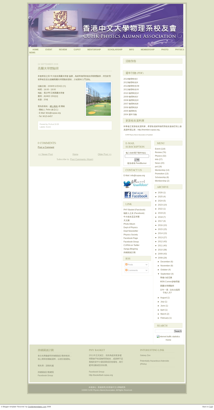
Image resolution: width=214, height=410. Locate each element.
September (165, 274)
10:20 (56, 124)
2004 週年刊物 (130, 114)
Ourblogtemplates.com (37, 407)
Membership (147, 49)
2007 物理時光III (131, 104)
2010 (160, 250)
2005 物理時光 (130, 111)
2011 (160, 245)
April (162, 310)
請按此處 (50, 365)
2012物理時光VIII (131, 86)
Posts (130, 264)
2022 (160, 209)
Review (63, 49)
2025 (160, 196)
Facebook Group (131, 242)
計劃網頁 (46, 372)
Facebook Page (131, 238)
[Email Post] (59, 124)
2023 (160, 205)
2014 (160, 233)
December (165, 261)
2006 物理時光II (131, 107)
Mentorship (94, 49)
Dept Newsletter (131, 231)
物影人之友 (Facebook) (134, 213)
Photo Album (129, 224)
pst (156, 166)
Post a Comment (46, 147)
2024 (160, 201)
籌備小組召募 (166, 277)
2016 (160, 225)
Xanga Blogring (131, 249)
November (165, 266)
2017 (160, 221)
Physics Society (131, 234)
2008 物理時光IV (131, 100)
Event (48, 49)
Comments (132, 270)
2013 (160, 237)
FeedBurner (141, 163)
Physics (159, 156)
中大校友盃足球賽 (132, 217)
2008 (160, 258)
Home (36, 49)
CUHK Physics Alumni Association (135, 135)
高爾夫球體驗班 (48, 68)
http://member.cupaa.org (148, 130)
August (163, 298)
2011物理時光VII (131, 89)
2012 (160, 241)
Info (131, 49)
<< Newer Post (45, 154)
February (164, 318)
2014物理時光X (131, 79)
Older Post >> (105, 154)
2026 (160, 192)
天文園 (127, 220)
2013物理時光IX (131, 82)
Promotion (160, 173)
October (164, 270)
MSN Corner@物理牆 (170, 281)
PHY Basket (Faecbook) (134, 210)
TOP (211, 407)
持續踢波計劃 (130, 252)
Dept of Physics (131, 227)
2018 (160, 217)
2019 (160, 213)
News (158, 163)
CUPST (77, 49)
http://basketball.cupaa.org (101, 375)
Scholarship (115, 49)
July (162, 302)
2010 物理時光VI (131, 93)
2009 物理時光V (131, 97)
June (163, 306)
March (163, 314)
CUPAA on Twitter (131, 245)
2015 (160, 229)
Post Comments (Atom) (81, 159)
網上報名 (54, 106)
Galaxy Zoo (145, 355)
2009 (160, 254)
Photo (164, 49)
